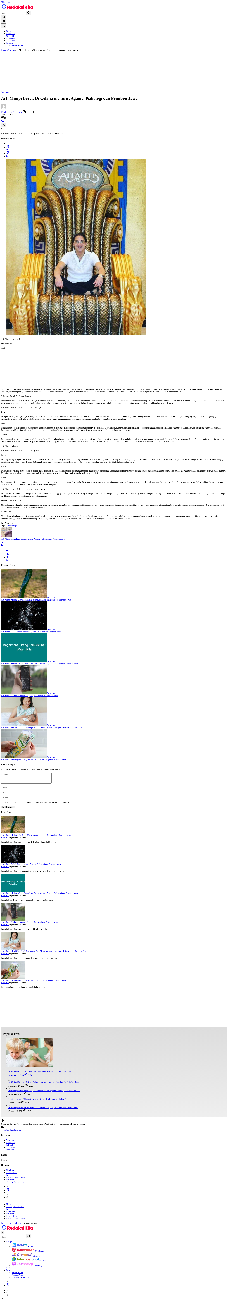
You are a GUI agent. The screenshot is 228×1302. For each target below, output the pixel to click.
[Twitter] (8, 147)
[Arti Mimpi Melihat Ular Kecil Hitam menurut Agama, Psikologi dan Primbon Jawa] (24, 597)
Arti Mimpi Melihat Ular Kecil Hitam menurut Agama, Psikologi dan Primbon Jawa (36, 600)
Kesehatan (10, 1142)
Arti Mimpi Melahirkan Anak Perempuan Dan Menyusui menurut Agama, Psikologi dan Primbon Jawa (44, 727)
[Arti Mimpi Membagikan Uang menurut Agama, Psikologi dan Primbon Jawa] (24, 757)
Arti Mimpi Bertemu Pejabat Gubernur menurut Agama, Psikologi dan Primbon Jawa (43, 1082)
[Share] (3, 125)
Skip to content (7, 2)
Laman (9, 1270)
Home (8, 1204)
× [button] (2, 1233)
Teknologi (10, 1147)
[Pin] (8, 153)
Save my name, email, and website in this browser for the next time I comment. (37, 802)
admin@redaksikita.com (11, 1130)
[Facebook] (7, 143)
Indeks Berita (11, 1172)
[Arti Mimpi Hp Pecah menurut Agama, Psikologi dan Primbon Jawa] (24, 693)
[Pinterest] (7, 1192)
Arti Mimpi (12, 525)
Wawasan (5, 92)
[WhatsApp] (7, 156)
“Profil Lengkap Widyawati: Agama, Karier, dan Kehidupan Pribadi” (37, 1099)
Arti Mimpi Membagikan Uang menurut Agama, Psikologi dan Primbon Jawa (33, 759)
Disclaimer (10, 1170)
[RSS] (7, 1200)
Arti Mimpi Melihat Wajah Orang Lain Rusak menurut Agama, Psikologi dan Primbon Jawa (39, 664)
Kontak (9, 1175)
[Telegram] (7, 150)
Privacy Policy (12, 1180)
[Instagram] (7, 1197)
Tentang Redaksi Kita (15, 1182)
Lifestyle (10, 1145)
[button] (28, 13)
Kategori (10, 1242)
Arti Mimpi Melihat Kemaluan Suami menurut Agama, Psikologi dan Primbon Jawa (43, 1107)
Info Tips (10, 1150)
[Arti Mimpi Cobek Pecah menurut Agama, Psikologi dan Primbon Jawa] (24, 629)
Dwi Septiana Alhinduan (11, 112)
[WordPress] (7, 1195)
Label (8, 1268)
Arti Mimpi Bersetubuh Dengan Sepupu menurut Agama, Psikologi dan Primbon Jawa (44, 1091)
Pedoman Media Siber (15, 1177)
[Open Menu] (3, 21)
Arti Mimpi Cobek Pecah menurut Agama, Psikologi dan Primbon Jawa (31, 632)
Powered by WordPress (11, 1223)
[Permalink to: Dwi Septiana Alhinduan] (3, 108)
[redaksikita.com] (17, 9)
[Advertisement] (114, 70)
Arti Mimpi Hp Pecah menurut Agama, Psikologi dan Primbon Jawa (29, 695)
